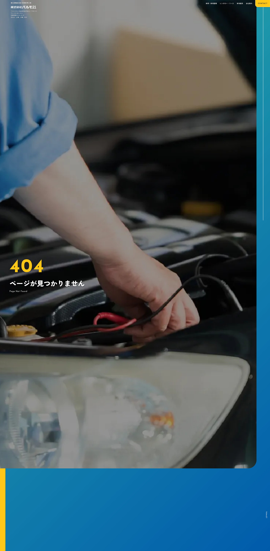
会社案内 (249, 3)
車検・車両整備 (211, 3)
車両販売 (240, 3)
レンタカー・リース (227, 3)
